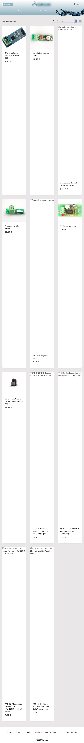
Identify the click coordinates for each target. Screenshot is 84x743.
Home (15, 11)
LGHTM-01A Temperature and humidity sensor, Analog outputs (69, 531)
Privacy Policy (58, 732)
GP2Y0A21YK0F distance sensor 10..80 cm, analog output (41, 531)
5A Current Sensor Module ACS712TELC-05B (13, 55)
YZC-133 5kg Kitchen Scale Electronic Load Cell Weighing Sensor (41, 706)
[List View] (80, 21)
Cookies (48, 732)
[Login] (75, 4)
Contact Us (29, 11)
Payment (21, 11)
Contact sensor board (68, 226)
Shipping (28, 732)
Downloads (67, 11)
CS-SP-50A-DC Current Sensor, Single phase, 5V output (14, 401)
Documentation (39, 11)
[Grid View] (75, 21)
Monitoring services (51, 11)
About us (10, 732)
